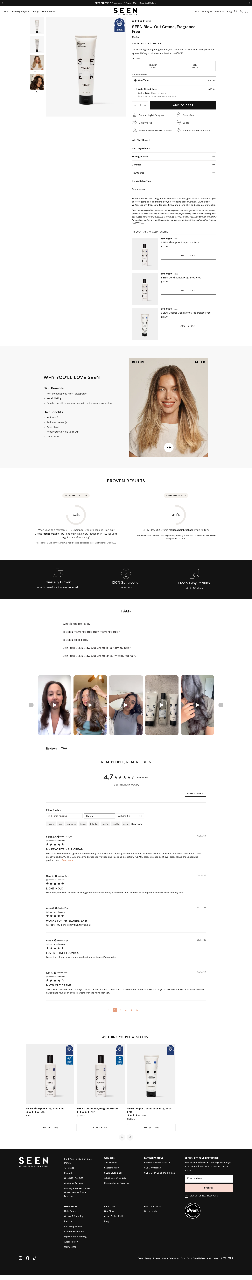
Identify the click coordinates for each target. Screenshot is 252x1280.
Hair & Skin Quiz (203, 11)
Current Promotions (74, 1231)
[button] (236, 11)
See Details (153, 3)
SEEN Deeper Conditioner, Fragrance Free (186, 312)
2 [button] (120, 1010)
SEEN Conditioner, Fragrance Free (181, 277)
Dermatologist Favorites (116, 1183)
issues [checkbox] (83, 824)
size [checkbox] (60, 824)
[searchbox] (64, 815)
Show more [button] (136, 824)
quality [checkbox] (116, 824)
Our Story (109, 1211)
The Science (110, 1162)
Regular (152, 66)
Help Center (70, 1211)
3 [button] (126, 1010)
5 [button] (137, 1010)
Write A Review (195, 793)
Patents (156, 1258)
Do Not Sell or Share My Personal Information (199, 1258)
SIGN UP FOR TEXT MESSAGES (204, 1196)
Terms (140, 1258)
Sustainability (111, 1167)
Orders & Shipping (73, 1216)
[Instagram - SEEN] (20, 1258)
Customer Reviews (73, 1183)
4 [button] (131, 1010)
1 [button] (115, 1010)
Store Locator (151, 1211)
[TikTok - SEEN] (34, 1258)
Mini (195, 66)
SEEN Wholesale (152, 1167)
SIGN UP (209, 1188)
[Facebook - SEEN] (27, 1258)
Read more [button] (67, 860)
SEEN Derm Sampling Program (159, 1172)
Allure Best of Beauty (115, 1177)
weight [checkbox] (105, 824)
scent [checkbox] (125, 824)
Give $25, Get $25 (73, 1178)
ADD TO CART (189, 256)
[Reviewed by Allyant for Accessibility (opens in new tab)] (209, 1209)
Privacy (148, 1258)
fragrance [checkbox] (71, 824)
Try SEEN (69, 1168)
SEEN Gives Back (113, 1172)
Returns (68, 1221)
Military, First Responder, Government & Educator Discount (77, 1192)
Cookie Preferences (170, 1258)
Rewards (219, 11)
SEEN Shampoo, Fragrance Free (180, 242)
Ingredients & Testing (75, 1236)
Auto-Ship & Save (73, 1226)
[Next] (37, 92)
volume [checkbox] (51, 824)
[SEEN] (38, 1162)
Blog (229, 11)
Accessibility (71, 1241)
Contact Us (70, 1246)
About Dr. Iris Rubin (114, 1216)
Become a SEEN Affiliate (157, 1162)
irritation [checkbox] (94, 824)
